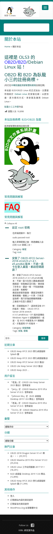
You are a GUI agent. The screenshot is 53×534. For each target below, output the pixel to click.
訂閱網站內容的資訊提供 (21, 499)
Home (7, 46)
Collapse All (10, 223)
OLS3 (24, 57)
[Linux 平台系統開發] (20, 11)
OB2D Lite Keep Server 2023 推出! (26, 366)
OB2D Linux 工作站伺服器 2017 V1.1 (27, 467)
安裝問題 (26, 327)
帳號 (24, 249)
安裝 (20, 330)
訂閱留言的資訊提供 (19, 503)
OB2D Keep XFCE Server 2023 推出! (27, 362)
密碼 (26, 330)
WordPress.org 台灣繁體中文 (24, 507)
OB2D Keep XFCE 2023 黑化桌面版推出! (29, 358)
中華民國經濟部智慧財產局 (23, 85)
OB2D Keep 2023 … (19, 370)
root (19, 252)
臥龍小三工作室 (11, 106)
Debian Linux (21, 94)
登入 (12, 495)
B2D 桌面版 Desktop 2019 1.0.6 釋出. (25, 397)
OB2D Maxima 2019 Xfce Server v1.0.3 (28, 460)
